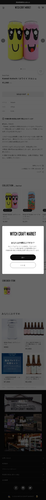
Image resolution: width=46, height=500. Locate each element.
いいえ (23, 265)
